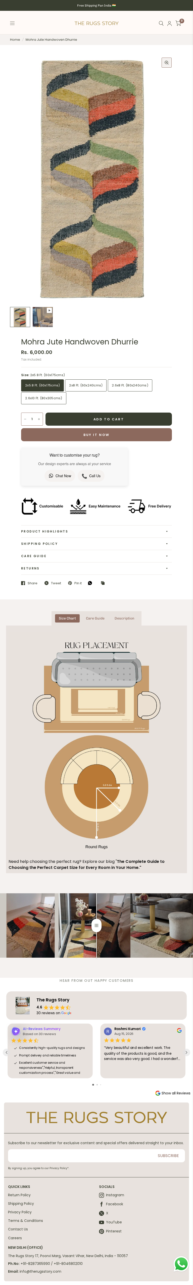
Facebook (114, 1204)
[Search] (161, 23)
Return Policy (19, 1195)
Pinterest (114, 1231)
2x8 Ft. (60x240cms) (86, 385)
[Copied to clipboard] (104, 583)
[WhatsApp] (91, 583)
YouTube (114, 1222)
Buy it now (96, 434)
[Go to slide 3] (100, 1084)
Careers (15, 1237)
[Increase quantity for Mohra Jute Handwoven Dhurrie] (39, 419)
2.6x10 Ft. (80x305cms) (43, 398)
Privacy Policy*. (59, 1168)
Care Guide (33, 556)
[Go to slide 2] (97, 1084)
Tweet (56, 583)
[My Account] (169, 23)
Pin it (78, 583)
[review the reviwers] (179, 1031)
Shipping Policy (39, 544)
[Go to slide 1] (93, 1085)
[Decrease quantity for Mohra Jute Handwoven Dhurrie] (25, 419)
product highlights (44, 531)
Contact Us (18, 1229)
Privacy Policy (20, 1212)
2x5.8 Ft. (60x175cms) (42, 385)
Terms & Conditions (25, 1220)
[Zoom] (167, 63)
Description (124, 618)
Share (32, 583)
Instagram (115, 1195)
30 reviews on (48, 1013)
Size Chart (67, 618)
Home (15, 39)
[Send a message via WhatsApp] (181, 1264)
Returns (30, 568)
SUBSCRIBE (168, 1156)
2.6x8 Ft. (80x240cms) (130, 385)
